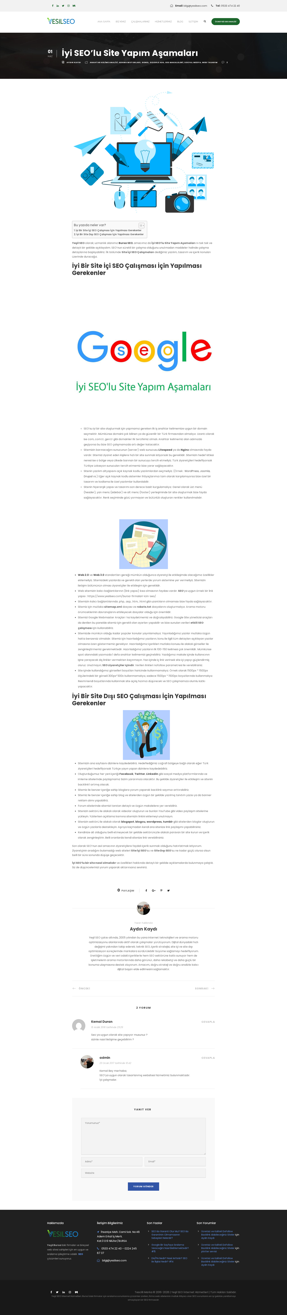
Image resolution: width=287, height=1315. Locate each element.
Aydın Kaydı (74, 62)
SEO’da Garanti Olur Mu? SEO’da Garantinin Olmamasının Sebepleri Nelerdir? (169, 1235)
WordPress (192, 471)
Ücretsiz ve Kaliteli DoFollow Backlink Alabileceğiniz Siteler (218, 1233)
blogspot (127, 822)
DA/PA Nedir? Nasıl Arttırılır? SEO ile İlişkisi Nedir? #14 (169, 1260)
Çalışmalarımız (140, 21)
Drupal (88, 476)
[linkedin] (58, 5)
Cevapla (208, 1022)
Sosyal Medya (192, 62)
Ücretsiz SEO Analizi (225, 21)
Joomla (205, 471)
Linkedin (152, 774)
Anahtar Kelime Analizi (104, 62)
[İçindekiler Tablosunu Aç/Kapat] (140, 225)
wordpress (154, 822)
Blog (180, 21)
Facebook (126, 774)
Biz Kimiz (121, 21)
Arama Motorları (130, 62)
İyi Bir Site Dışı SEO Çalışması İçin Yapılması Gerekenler (110, 234)
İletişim (193, 21)
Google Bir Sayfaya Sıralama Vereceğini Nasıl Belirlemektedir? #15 (170, 1248)
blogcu (140, 822)
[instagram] (68, 5)
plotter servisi (209, 1251)
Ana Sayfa (103, 21)
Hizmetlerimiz (163, 21)
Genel (145, 62)
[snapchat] (74, 5)
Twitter (140, 774)
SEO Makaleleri (174, 62)
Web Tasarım (210, 62)
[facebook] (52, 5)
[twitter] (63, 5)
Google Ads (157, 62)
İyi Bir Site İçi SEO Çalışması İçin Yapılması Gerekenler (109, 230)
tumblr (168, 822)
